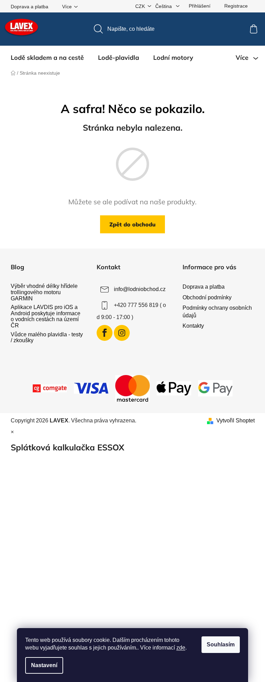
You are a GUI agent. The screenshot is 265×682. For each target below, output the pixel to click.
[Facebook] (104, 333)
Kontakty (193, 326)
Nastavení (44, 665)
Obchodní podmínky (207, 297)
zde (180, 648)
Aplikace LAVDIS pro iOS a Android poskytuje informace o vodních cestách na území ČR (45, 316)
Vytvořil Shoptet (235, 420)
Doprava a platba (29, 6)
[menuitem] (47, 57)
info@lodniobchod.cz (140, 289)
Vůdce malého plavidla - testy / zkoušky (47, 337)
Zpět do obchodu (132, 224)
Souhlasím (221, 644)
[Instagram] (122, 333)
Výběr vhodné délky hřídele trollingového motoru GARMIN (44, 292)
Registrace (236, 6)
